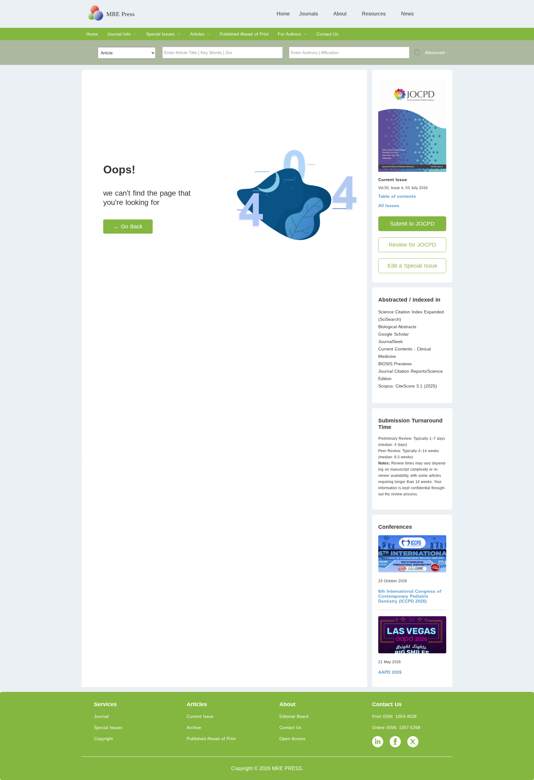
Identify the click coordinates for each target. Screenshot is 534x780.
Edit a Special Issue (412, 266)
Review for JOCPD (412, 245)
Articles (197, 34)
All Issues (388, 205)
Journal (101, 716)
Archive (194, 727)
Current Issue (200, 716)
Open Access (292, 738)
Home (283, 13)
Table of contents (397, 196)
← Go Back (127, 226)
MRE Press (120, 14)
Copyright (103, 738)
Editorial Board (293, 716)
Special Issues (160, 34)
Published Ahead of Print (244, 34)
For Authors (289, 34)
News (407, 13)
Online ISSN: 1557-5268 (396, 727)
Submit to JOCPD (412, 224)
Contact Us (327, 34)
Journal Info (119, 34)
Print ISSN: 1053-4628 (394, 716)
